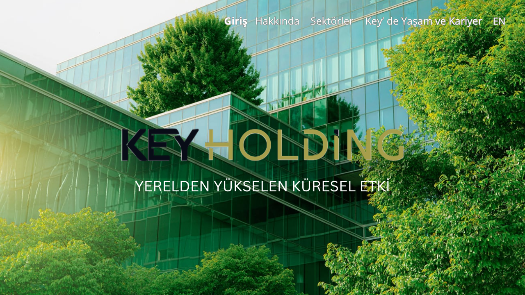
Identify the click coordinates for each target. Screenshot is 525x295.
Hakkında (277, 21)
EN (499, 21)
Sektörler (332, 21)
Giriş (235, 21)
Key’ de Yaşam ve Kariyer (423, 21)
